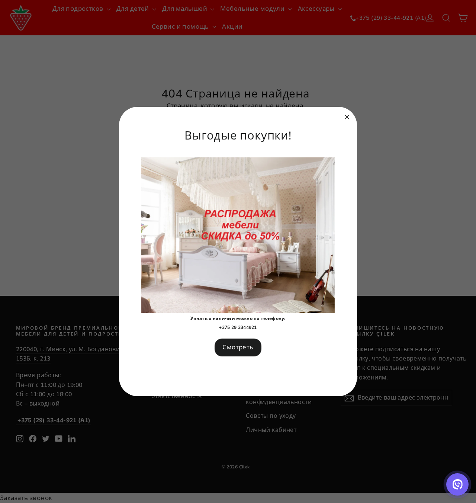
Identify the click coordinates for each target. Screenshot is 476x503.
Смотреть (237, 347)
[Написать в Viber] (457, 484)
